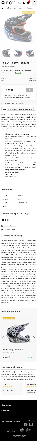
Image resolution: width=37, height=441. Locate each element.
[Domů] (2, 8)
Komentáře (12, 109)
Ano (19, 207)
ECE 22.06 (21, 203)
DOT (25, 203)
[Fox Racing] (18, 220)
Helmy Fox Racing (9, 229)
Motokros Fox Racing (10, 226)
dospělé (20, 195)
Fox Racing (32, 78)
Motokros (8, 8)
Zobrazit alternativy (29, 90)
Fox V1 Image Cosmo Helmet (14, 350)
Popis (4, 109)
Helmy (15, 8)
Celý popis (18, 73)
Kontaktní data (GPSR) (26, 109)
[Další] (33, 338)
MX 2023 (20, 199)
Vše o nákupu (6, 405)
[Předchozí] (3, 338)
